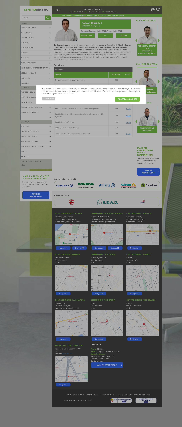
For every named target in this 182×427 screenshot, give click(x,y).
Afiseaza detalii (49, 99)
